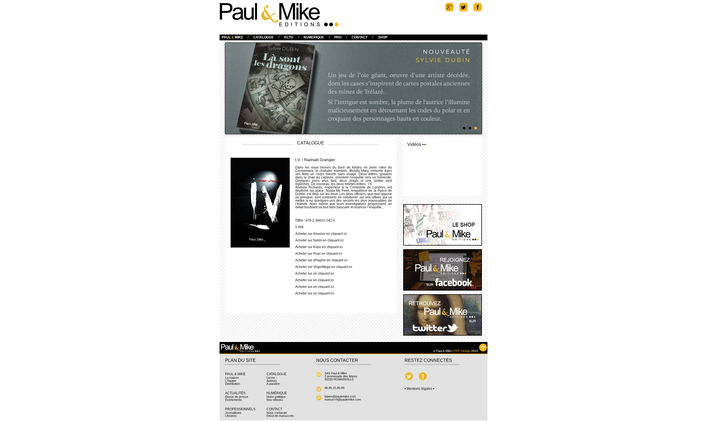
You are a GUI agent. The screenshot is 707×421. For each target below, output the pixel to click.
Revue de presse (236, 397)
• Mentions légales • (419, 389)
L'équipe (230, 381)
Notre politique (276, 397)
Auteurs (272, 381)
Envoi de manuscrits (280, 416)
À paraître (273, 384)
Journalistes (233, 413)
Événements (233, 400)
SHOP (382, 37)
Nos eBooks (275, 400)
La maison (232, 378)
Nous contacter (277, 413)
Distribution (232, 384)
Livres (271, 378)
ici (345, 234)
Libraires (231, 416)
